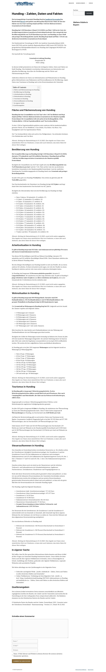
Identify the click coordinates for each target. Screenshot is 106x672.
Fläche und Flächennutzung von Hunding (27, 90)
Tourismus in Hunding (21, 99)
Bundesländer (80, 3)
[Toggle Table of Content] (38, 87)
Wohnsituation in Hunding (22, 96)
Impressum (90, 669)
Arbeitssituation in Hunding (22, 94)
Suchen (75, 10)
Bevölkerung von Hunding (22, 92)
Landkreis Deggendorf (53, 19)
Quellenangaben (19, 105)
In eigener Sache (19, 103)
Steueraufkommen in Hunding (23, 101)
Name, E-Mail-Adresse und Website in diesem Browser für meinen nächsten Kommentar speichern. (38, 655)
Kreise (91, 3)
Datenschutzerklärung (80, 669)
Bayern (22, 22)
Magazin (71, 3)
